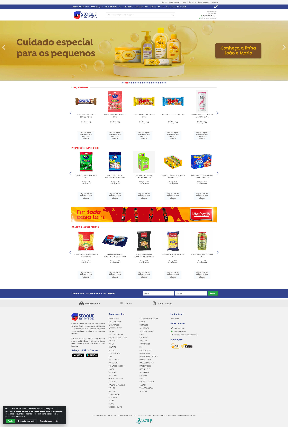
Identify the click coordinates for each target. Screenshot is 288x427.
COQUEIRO (143, 341)
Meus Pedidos (92, 303)
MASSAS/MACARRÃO (117, 385)
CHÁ (110, 357)
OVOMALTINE (145, 372)
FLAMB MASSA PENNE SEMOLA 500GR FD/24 (86, 255)
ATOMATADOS (114, 325)
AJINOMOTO (144, 328)
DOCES (111, 369)
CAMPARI (112, 347)
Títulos (128, 303)
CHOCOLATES (114, 360)
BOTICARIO (113, 341)
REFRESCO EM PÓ (115, 407)
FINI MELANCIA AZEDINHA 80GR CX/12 (115, 116)
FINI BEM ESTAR (146, 350)
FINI (141, 347)
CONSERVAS (113, 363)
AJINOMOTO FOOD (146, 331)
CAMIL (142, 334)
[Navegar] (4, 47)
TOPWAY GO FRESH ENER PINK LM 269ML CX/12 (202, 116)
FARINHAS (112, 372)
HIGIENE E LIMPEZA (116, 379)
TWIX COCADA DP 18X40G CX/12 (173, 115)
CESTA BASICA (114, 353)
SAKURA (143, 385)
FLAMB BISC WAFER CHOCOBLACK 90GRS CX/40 (115, 255)
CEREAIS (112, 350)
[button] (122, 82)
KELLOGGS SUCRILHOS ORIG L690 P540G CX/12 (202, 176)
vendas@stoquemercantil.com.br (185, 335)
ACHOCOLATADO (115, 322)
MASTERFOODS (145, 366)
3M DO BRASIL (114, 319)
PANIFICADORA (114, 394)
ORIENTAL (112, 391)
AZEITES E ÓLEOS (115, 328)
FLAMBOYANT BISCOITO (149, 357)
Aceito (10, 421)
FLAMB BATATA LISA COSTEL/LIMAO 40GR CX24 (144, 255)
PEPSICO (143, 379)
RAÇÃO (111, 404)
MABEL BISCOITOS (147, 363)
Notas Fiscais (164, 303)
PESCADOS (113, 398)
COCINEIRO (144, 338)
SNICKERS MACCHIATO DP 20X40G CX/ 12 (86, 116)
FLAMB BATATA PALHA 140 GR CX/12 (173, 255)
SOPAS (142, 322)
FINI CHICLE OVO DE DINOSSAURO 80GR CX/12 (115, 176)
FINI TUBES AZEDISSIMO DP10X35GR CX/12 (144, 176)
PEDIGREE (143, 375)
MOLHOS (112, 388)
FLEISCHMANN (145, 360)
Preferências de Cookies (49, 421)
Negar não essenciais (26, 421)
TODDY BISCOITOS (146, 388)
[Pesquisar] (172, 15)
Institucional (174, 319)
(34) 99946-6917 (179, 332)
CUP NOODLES (145, 344)
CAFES (111, 344)
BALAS (111, 331)
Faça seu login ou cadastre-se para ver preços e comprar (86, 135)
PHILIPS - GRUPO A (147, 382)
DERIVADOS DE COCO (117, 366)
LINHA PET (113, 382)
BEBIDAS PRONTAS (116, 334)
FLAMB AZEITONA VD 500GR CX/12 (202, 255)
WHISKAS (143, 391)
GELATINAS (113, 375)
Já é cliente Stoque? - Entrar (175, 2)
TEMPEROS (144, 325)
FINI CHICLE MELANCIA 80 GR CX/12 (86, 176)
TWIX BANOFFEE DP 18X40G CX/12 (144, 116)
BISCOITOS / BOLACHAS (118, 338)
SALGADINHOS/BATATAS (149, 319)
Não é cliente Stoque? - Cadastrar (205, 2)
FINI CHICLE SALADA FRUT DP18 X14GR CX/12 (173, 176)
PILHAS (111, 401)
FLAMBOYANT (145, 353)
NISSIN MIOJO (145, 369)
